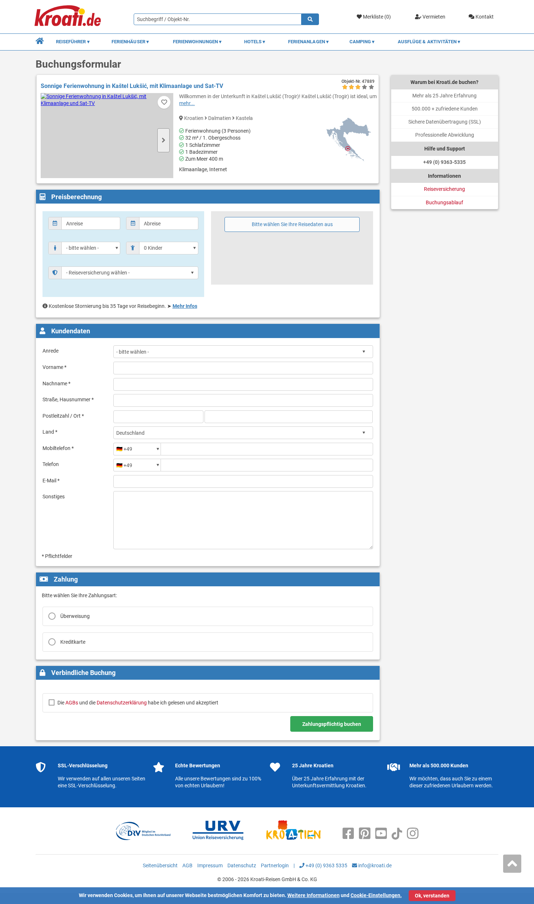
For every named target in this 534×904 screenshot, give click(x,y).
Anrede (50, 351)
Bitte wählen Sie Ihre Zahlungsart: (79, 595)
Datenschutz (241, 865)
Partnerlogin (275, 865)
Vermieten (433, 17)
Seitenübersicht (160, 865)
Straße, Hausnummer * (68, 399)
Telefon (51, 464)
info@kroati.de (374, 865)
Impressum (210, 865)
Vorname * (54, 367)
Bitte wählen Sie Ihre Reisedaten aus (292, 224)
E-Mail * (51, 480)
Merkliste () (376, 17)
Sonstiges (54, 496)
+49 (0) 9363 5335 (325, 865)
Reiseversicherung (444, 189)
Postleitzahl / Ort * (63, 416)
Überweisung (75, 616)
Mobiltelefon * (58, 448)
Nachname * (56, 383)
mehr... (187, 103)
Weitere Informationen (313, 895)
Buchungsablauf (444, 202)
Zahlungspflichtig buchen (331, 724)
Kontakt (484, 17)
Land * (50, 432)
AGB (187, 865)
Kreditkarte (72, 642)
